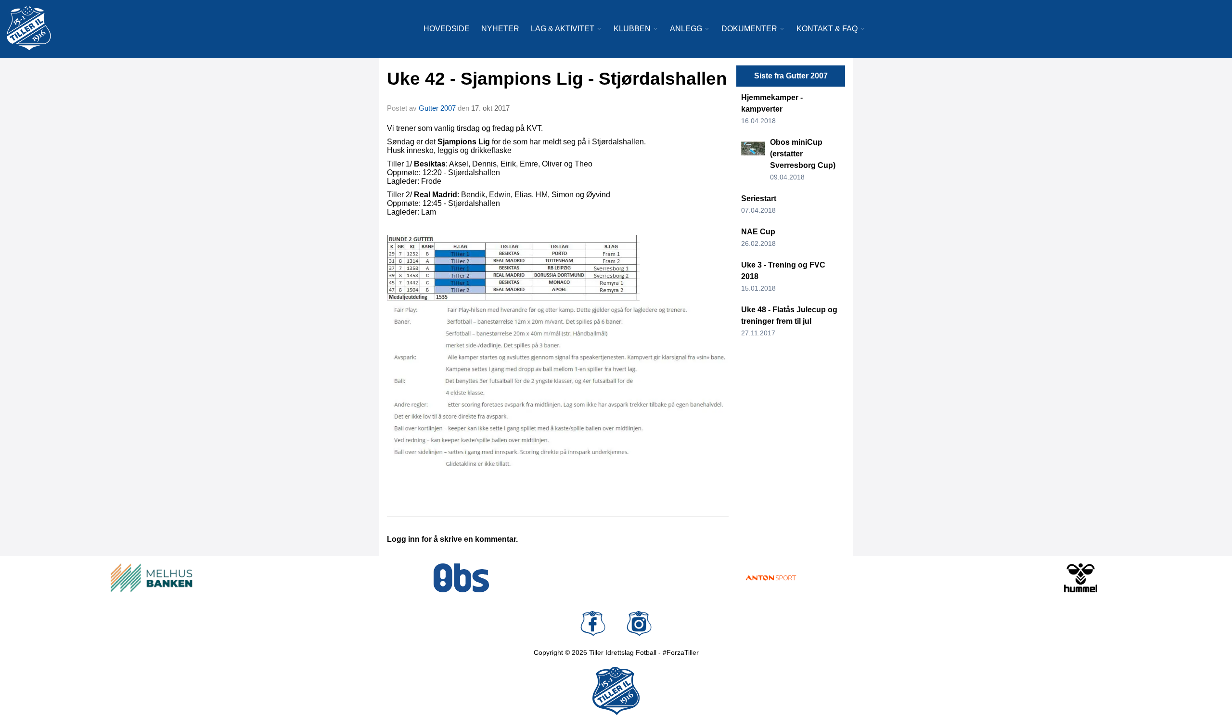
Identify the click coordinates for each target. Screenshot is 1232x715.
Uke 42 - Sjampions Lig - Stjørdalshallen (557, 79)
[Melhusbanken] (151, 578)
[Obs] (461, 578)
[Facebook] (593, 623)
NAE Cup (758, 232)
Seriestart (758, 198)
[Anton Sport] (771, 578)
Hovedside (447, 29)
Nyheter (500, 29)
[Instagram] (639, 623)
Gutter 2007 (437, 108)
